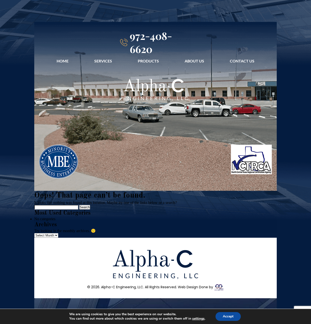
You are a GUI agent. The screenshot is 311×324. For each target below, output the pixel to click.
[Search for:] (56, 207)
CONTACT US (242, 61)
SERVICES (103, 61)
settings (198, 318)
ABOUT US (194, 61)
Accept (228, 316)
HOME (63, 61)
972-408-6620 (151, 42)
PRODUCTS (148, 61)
